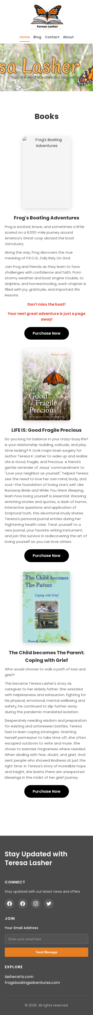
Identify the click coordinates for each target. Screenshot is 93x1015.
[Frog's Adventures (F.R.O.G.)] (22, 903)
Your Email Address (21, 927)
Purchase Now (47, 333)
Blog (37, 37)
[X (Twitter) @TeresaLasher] (49, 903)
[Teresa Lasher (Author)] (9, 903)
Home (25, 37)
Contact (52, 37)
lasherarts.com (19, 976)
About (68, 37)
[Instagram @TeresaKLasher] (36, 903)
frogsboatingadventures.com (32, 982)
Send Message (46, 952)
